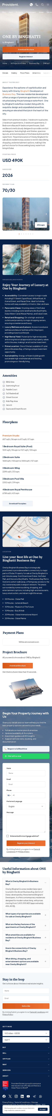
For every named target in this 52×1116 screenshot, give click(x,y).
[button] (9, 795)
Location (47, 73)
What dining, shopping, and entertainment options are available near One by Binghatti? (22, 961)
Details (5, 73)
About (5, 1076)
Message (10, 812)
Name (9, 768)
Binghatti (24, 91)
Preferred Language (14, 801)
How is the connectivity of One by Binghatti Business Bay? (21, 949)
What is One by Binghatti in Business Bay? (22, 882)
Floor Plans (24, 73)
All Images (41, 225)
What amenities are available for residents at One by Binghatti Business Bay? (23, 938)
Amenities (36, 73)
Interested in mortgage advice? (24, 836)
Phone (9, 790)
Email (9, 779)
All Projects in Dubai (18, 63)
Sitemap (34, 1102)
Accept (43, 1109)
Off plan (6, 1059)
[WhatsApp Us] (31, 4)
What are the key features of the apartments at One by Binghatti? (21, 925)
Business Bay (34, 63)
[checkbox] (8, 836)
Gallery (14, 73)
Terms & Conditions (37, 1012)
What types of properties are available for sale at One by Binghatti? (23, 915)
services (6, 1070)
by (8, 42)
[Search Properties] (42, 4)
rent (5, 1064)
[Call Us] (36, 4)
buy (4, 1047)
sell (4, 1053)
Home (5, 63)
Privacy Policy (24, 852)
